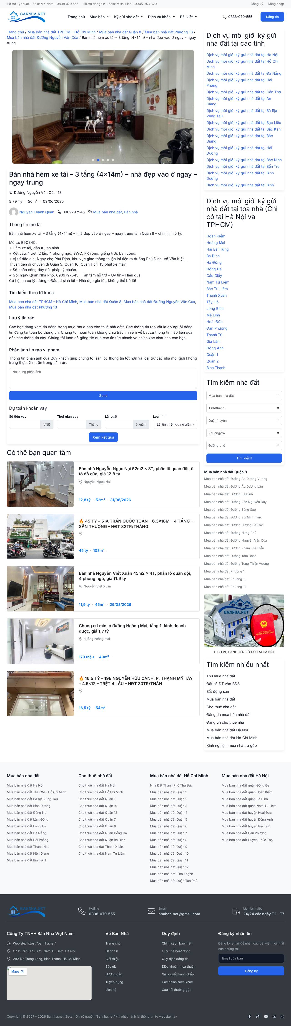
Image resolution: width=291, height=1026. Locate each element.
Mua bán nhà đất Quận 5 (168, 819)
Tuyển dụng (114, 982)
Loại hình (160, 416)
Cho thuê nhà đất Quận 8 (97, 826)
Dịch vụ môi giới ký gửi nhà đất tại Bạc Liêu (243, 122)
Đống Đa (214, 269)
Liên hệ (110, 989)
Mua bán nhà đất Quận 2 (168, 799)
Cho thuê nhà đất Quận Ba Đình (101, 840)
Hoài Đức (214, 321)
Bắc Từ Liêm (217, 288)
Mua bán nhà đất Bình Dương (28, 806)
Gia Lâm (213, 341)
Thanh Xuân (216, 295)
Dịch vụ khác (159, 17)
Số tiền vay (17, 416)
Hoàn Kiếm (215, 236)
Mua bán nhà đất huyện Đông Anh (247, 819)
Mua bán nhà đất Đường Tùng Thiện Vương (236, 563)
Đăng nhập (276, 4)
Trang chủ (76, 17)
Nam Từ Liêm (217, 282)
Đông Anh (214, 348)
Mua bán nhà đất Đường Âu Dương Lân (233, 486)
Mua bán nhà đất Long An (26, 826)
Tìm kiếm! (244, 458)
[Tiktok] (258, 1016)
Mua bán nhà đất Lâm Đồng (27, 819)
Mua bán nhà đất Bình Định (27, 860)
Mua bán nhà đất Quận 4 (168, 812)
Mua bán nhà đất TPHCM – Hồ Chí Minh (36, 792)
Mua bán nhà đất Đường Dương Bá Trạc (234, 525)
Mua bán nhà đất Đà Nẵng (26, 833)
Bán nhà (131, 212)
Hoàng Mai (215, 242)
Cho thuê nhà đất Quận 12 (97, 812)
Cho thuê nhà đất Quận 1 (96, 799)
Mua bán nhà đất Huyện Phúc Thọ (247, 840)
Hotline (94, 908)
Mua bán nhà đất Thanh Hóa (28, 846)
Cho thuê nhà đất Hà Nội (96, 785)
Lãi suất (111, 416)
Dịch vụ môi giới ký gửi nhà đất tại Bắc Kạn (243, 129)
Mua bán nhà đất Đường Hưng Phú (230, 533)
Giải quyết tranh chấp (178, 974)
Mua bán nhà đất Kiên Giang (28, 853)
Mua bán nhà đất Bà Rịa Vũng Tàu (32, 799)
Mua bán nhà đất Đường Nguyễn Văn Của (42, 37)
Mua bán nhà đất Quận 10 (169, 853)
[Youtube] (266, 1016)
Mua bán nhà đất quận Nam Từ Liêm (249, 806)
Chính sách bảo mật (176, 943)
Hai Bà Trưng (217, 249)
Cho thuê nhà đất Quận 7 (97, 819)
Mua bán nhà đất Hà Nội (25, 785)
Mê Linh (213, 315)
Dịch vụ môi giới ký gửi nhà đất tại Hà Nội (242, 54)
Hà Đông (214, 262)
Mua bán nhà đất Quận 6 (168, 826)
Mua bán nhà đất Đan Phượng (244, 833)
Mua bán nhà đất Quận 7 (168, 833)
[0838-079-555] (224, 17)
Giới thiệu (112, 959)
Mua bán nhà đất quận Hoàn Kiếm (247, 792)
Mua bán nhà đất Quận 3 (168, 806)
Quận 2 (212, 361)
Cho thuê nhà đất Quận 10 (97, 806)
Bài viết (186, 17)
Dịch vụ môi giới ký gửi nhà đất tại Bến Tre (242, 166)
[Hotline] (81, 911)
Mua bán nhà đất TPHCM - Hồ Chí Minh (61, 32)
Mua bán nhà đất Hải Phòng (27, 840)
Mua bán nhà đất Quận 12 (169, 867)
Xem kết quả (103, 437)
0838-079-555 (240, 17)
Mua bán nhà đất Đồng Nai (27, 812)
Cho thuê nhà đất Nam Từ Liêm (101, 853)
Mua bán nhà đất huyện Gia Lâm (246, 826)
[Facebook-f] (249, 1016)
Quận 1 (212, 354)
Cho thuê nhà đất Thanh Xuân (100, 846)
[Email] (151, 911)
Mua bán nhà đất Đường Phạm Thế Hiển (234, 548)
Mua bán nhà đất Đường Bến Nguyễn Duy (235, 502)
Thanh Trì (214, 335)
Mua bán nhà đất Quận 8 (120, 32)
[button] (12, 107)
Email (162, 908)
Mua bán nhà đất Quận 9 (168, 846)
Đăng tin (272, 17)
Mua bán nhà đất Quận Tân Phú (173, 881)
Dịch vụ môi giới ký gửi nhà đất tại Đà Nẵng (243, 73)
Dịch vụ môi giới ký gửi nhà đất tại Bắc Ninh (244, 160)
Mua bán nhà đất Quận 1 (168, 792)
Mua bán (97, 17)
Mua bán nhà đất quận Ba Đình (245, 799)
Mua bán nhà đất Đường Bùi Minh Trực (233, 517)
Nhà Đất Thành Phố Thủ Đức (171, 785)
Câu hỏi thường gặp (176, 989)
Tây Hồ (212, 302)
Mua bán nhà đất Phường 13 (169, 32)
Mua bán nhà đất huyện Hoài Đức (247, 812)
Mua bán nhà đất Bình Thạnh (171, 874)
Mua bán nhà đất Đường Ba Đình (228, 494)
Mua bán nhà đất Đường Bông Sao (230, 509)
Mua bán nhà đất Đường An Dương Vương (235, 479)
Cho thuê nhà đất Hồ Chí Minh (100, 792)
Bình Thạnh (215, 367)
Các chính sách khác (177, 982)
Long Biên (214, 308)
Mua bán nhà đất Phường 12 (225, 587)
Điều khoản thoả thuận (178, 966)
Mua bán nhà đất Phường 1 (224, 571)
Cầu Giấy (214, 275)
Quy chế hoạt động (176, 951)
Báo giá (111, 966)
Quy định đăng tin (175, 959)
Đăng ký (257, 4)
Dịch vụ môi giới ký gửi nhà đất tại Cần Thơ (243, 92)
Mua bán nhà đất (107, 212)
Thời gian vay (67, 416)
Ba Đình (213, 256)
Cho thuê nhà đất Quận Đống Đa (102, 833)
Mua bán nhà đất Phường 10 (225, 579)
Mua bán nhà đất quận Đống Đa (245, 785)
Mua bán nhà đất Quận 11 (169, 860)
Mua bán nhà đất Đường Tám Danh (230, 556)
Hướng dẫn (113, 974)
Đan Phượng (217, 328)
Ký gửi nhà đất (126, 17)
